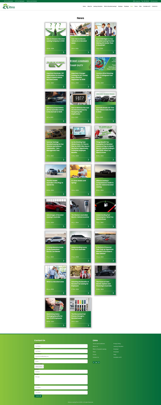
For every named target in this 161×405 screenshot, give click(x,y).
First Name (37, 343)
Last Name (37, 348)
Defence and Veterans (32, 1)
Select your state (38, 364)
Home (84, 6)
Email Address (38, 353)
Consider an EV (146, 6)
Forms (136, 6)
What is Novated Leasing (99, 349)
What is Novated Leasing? (110, 6)
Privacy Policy (117, 343)
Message (36, 374)
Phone (35, 359)
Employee (126, 6)
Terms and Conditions (99, 343)
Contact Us (154, 6)
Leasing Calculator (97, 6)
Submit (37, 396)
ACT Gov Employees (19, 1)
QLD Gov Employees (8, 1)
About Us (90, 6)
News (131, 6)
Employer (120, 6)
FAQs (140, 6)
